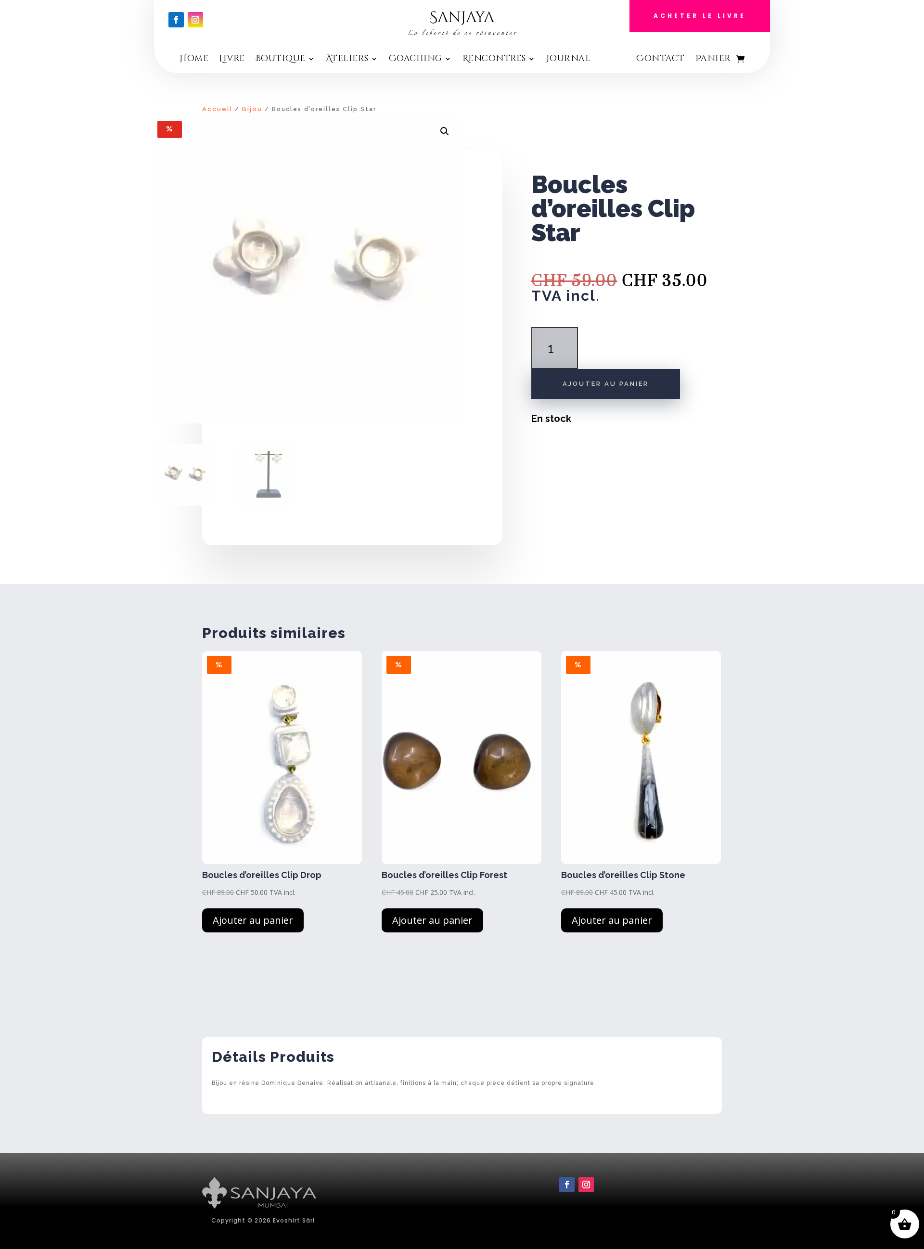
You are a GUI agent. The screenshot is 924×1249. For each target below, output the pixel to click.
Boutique (281, 59)
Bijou (252, 109)
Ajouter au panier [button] (253, 920)
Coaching (415, 59)
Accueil (217, 109)
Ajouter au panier (606, 383)
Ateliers (347, 59)
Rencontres (494, 59)
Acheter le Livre (700, 16)
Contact (660, 59)
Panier (713, 59)
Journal (568, 59)
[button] (444, 131)
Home (194, 59)
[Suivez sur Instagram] (195, 19)
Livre (232, 59)
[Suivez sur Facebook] (176, 19)
